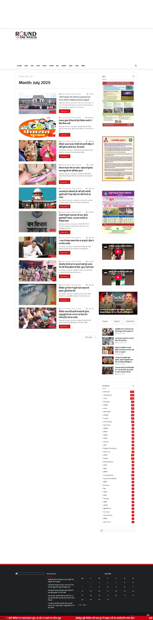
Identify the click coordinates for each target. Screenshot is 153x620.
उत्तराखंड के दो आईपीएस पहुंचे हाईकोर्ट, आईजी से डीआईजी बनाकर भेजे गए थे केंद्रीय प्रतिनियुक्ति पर (124, 359)
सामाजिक (64, 65)
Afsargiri (106, 498)
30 (99, 599)
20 (133, 591)
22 (91, 595)
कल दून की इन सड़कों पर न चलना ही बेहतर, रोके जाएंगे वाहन (124, 339)
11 (116, 587)
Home (22, 76)
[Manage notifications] (148, 615)
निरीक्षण (105, 518)
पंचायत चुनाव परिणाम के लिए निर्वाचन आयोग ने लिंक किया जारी (75, 122)
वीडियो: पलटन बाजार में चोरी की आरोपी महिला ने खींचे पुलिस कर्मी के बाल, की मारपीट (76, 145)
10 (107, 587)
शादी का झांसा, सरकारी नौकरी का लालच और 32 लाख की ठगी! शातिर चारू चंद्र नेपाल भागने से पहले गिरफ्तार (61, 598)
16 (99, 591)
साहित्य (105, 502)
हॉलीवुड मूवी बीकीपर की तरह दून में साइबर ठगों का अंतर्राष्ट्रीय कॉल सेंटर (68, 617)
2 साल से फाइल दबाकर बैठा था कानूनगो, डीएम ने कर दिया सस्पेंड (76, 242)
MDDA (105, 435)
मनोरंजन (44, 65)
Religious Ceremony (110, 448)
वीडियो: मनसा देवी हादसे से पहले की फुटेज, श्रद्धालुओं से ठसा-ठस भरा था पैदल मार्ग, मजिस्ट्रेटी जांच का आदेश (74, 314)
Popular (105, 321)
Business (106, 485)
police (105, 408)
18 (116, 591)
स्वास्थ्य (77, 65)
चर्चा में (105, 465)
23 (99, 595)
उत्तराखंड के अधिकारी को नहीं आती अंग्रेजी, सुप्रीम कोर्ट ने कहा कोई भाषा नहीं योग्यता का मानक (75, 194)
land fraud (106, 425)
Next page (88, 337)
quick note (106, 522)
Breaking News (108, 462)
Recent (117, 321)
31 (107, 599)
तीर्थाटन (105, 432)
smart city (106, 452)
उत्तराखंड (19, 65)
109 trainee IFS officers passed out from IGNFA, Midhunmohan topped (74, 98)
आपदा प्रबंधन (107, 412)
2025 (27, 76)
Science (106, 442)
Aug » (85, 605)
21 (82, 595)
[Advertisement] (76, 14)
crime (105, 398)
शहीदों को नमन (107, 508)
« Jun (80, 605)
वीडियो (83, 65)
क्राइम (26, 65)
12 (124, 587)
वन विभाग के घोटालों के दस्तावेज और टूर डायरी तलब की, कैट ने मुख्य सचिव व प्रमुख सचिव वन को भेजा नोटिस (61, 606)
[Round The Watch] (26, 35)
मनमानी (105, 438)
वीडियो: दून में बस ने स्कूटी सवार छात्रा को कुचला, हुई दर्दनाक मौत (74, 289)
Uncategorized (108, 475)
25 (116, 595)
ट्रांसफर (105, 505)
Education (106, 402)
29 (91, 599)
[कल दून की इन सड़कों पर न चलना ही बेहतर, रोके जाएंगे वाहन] (108, 341)
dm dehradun (107, 422)
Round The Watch (65, 94)
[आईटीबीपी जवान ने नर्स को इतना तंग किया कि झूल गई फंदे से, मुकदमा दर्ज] (108, 332)
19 (124, 591)
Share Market (107, 515)
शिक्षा (57, 65)
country (106, 418)
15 (90, 591)
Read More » (64, 111)
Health (105, 458)
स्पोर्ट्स (70, 65)
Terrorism (106, 512)
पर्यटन (32, 65)
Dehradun (106, 392)
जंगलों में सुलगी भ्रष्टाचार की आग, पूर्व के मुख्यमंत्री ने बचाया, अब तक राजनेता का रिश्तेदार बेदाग (73, 218)
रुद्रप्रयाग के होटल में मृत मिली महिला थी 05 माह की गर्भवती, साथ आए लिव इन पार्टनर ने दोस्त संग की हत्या (117, 311)
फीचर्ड (38, 65)
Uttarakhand (107, 395)
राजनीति (51, 65)
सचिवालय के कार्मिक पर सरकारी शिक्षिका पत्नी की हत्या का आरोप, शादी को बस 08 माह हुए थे (124, 349)
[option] (118, 303)
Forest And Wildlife (109, 478)
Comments (130, 321)
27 (133, 595)
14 (82, 591)
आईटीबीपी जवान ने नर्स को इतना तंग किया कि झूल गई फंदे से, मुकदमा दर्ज (124, 330)
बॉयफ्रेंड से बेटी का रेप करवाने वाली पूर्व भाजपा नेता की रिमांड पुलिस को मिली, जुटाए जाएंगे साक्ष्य (76, 265)
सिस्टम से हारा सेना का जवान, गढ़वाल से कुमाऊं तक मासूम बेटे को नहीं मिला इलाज (76, 169)
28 (82, 599)
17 (107, 591)
